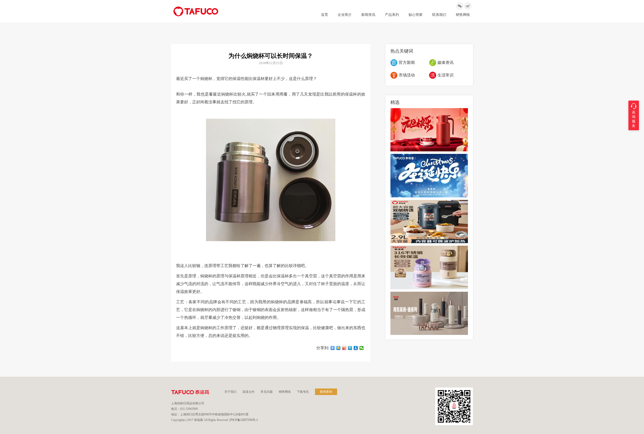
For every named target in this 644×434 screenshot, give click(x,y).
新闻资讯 (368, 15)
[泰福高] (196, 15)
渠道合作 (249, 391)
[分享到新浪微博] (344, 348)
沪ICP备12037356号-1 (243, 419)
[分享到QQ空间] (338, 348)
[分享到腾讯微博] (350, 348)
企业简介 (345, 15)
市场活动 (407, 75)
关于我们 (230, 391)
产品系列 (392, 15)
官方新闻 (407, 62)
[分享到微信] (361, 348)
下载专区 (303, 391)
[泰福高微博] (468, 6)
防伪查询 (326, 392)
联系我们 (439, 15)
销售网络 (463, 15)
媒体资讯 (445, 62)
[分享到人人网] (356, 348)
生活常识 (445, 75)
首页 (324, 15)
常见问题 (267, 391)
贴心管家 (416, 15)
